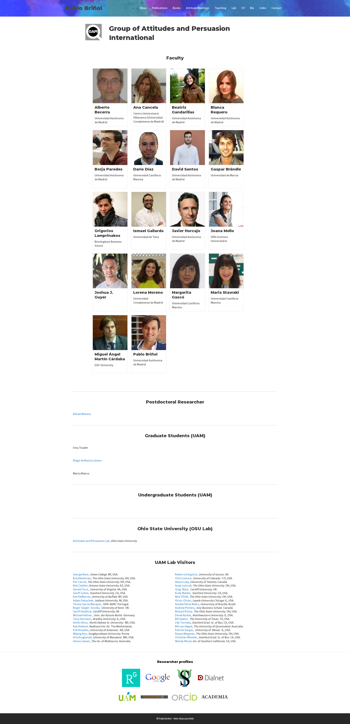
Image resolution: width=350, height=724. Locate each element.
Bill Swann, (181, 619)
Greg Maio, (182, 589)
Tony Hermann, (82, 619)
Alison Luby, (182, 582)
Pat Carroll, (80, 582)
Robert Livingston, (186, 574)
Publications (159, 8)
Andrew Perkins (185, 608)
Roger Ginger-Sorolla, (87, 608)
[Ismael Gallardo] (148, 209)
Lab (234, 8)
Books (176, 8)
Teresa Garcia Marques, (87, 604)
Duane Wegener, (185, 633)
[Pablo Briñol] (148, 332)
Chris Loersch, (183, 578)
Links (263, 8)
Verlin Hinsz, (81, 622)
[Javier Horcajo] (187, 209)
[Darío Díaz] (148, 147)
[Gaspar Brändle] (226, 147)
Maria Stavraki (225, 292)
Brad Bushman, (82, 578)
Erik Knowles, (81, 630)
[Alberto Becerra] (110, 85)
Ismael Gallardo (148, 231)
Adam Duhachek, (83, 600)
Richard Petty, (184, 611)
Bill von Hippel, (184, 626)
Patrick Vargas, (184, 630)
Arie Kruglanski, (82, 637)
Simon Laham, (82, 641)
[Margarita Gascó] (187, 270)
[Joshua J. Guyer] (110, 270)
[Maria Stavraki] (226, 270)
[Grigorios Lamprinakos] (110, 209)
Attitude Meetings (197, 8)
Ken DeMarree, (82, 596)
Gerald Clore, (81, 589)
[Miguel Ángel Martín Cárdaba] (110, 332)
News (143, 8)
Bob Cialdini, (80, 585)
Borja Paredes (108, 169)
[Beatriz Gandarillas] (187, 85)
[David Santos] (187, 147)
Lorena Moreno (148, 292)
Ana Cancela (145, 107)
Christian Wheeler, (186, 637)
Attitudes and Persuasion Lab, (91, 541)
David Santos (185, 169)
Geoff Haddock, (82, 611)
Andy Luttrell (183, 585)
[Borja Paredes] (110, 147)
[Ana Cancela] (148, 85)
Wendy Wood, (183, 641)
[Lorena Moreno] (148, 270)
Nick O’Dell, (182, 596)
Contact (276, 8)
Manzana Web (186, 718)
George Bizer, (81, 574)
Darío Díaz (143, 169)
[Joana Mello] (226, 209)
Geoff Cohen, (81, 593)
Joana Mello (222, 231)
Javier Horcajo (186, 231)
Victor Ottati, (183, 600)
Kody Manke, (183, 593)
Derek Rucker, (183, 615)
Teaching (220, 8)
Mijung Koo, (80, 633)
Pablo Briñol (145, 354)
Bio (252, 8)
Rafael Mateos (82, 414)
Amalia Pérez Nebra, (187, 604)
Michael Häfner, (83, 615)
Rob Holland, (81, 626)
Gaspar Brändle (226, 169)
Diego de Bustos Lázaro (87, 460)
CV (243, 8)
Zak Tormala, (183, 622)
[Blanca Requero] (226, 85)
